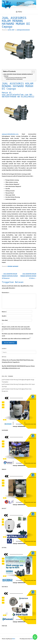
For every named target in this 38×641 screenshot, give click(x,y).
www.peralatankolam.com (10, 134)
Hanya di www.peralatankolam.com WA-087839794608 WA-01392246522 (16, 78)
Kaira (13, 639)
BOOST (4, 508)
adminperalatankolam (23, 30)
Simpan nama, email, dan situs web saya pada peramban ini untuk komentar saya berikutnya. (16, 328)
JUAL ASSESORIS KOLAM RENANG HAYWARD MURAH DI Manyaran (10, 276)
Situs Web (5, 320)
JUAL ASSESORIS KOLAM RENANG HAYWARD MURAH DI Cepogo (18, 75)
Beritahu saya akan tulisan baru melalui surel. (16, 339)
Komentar (5, 292)
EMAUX (4, 469)
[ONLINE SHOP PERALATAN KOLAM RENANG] (19, 4)
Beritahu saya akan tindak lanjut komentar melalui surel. (17, 335)
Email (4, 316)
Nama (4, 312)
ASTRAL (4, 547)
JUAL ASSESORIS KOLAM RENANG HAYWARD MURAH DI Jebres (28, 276)
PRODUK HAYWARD (12, 266)
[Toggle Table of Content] (32, 71)
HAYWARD (5, 430)
